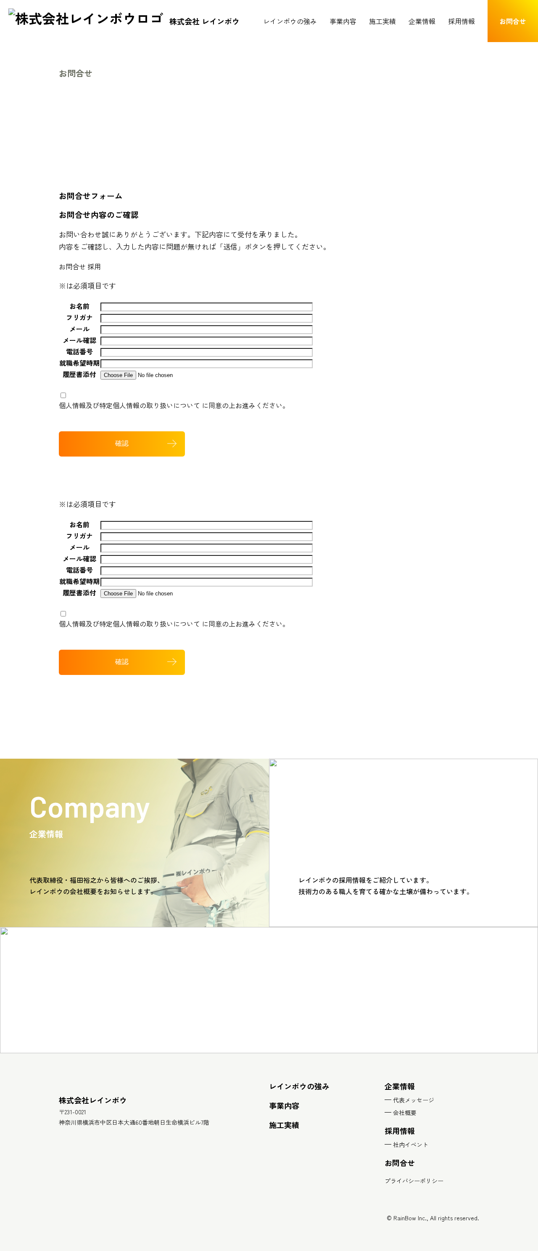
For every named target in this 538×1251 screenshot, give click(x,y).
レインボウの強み (290, 21)
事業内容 (343, 21)
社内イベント (410, 1144)
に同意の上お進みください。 (174, 405)
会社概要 (405, 1112)
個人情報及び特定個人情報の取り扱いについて (129, 405)
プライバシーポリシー (414, 1181)
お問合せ (72, 266)
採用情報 (461, 21)
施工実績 (382, 21)
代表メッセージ (413, 1100)
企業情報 (422, 21)
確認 (122, 443)
